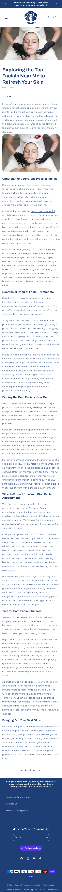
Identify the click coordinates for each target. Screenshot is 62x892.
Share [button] (8, 96)
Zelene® (18, 885)
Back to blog (33, 770)
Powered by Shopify (31, 885)
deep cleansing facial (43, 211)
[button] (6, 17)
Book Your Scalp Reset (17, 811)
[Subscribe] (47, 837)
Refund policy (49, 885)
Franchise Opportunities (18, 797)
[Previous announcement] (5, 4)
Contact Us (11, 804)
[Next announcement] (56, 4)
